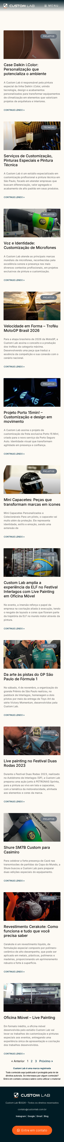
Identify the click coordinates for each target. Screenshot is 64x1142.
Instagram (21, 1116)
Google (31, 1116)
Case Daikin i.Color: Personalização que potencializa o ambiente (25, 69)
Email (39, 1116)
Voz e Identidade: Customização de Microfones (30, 245)
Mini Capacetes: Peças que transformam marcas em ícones (32, 501)
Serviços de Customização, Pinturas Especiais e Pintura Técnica (28, 160)
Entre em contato (34, 1130)
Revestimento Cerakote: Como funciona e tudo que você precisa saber (31, 931)
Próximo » (46, 1061)
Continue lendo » (14, 110)
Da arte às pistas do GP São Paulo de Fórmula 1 (28, 676)
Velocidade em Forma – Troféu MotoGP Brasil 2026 (31, 328)
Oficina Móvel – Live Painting (29, 1017)
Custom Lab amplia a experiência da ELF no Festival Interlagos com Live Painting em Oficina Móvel (31, 589)
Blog (46, 1116)
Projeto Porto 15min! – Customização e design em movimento (28, 417)
